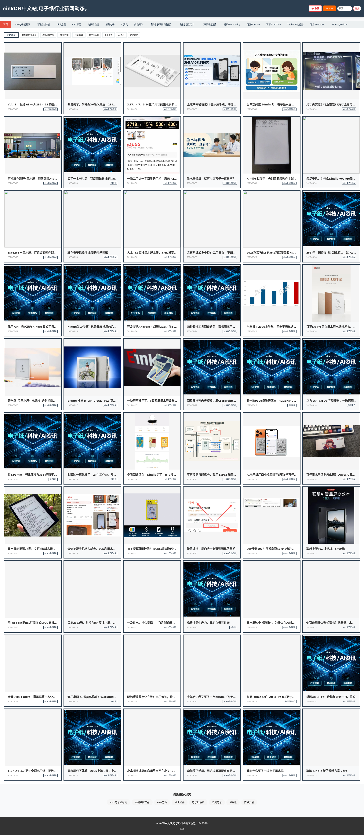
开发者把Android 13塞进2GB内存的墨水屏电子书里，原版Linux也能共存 (174, 326)
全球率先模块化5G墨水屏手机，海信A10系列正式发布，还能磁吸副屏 (231, 104)
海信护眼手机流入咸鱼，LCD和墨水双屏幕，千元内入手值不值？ (108, 549)
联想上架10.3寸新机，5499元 (325, 549)
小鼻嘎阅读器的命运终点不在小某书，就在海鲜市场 (160, 771)
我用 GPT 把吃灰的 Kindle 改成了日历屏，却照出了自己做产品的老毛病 (54, 326)
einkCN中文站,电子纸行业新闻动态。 (46, 8)
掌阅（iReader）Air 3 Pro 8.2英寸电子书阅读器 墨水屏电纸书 (287, 697)
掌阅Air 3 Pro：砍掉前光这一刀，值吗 (330, 697)
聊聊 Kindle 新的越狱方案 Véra (326, 771)
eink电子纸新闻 (22, 24)
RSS (331, 8)
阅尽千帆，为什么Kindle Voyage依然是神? (334, 178)
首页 (5, 24)
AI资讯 (124, 24)
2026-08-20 (252, 331)
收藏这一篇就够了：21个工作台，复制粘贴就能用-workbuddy (107, 474)
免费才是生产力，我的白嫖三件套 (208, 622)
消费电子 (110, 24)
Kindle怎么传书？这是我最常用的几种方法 (94, 326)
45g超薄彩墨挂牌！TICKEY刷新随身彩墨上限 (156, 549)
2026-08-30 (13, 109)
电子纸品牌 (93, 24)
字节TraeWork (273, 24)
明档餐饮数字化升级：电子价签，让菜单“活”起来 (158, 697)
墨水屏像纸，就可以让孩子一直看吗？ (211, 178)
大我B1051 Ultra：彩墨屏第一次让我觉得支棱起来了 (42, 697)
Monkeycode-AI (340, 24)
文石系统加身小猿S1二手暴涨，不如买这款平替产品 (220, 252)
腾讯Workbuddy (232, 24)
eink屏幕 (76, 24)
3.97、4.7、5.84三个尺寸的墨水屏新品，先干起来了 (160, 104)
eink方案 (61, 24)
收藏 (317, 8)
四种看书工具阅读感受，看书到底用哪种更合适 (217, 326)
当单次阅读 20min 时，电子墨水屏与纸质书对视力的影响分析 (286, 104)
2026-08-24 (311, 257)
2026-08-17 (72, 405)
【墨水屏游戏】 (187, 24)
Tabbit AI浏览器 (295, 24)
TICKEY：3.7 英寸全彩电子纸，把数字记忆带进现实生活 (43, 771)
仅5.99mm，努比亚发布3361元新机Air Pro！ (37, 474)
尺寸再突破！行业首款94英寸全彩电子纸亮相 (335, 104)
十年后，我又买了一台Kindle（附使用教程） (216, 697)
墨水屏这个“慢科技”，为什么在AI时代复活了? (276, 622)
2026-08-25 (252, 257)
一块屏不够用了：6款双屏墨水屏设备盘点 (153, 400)
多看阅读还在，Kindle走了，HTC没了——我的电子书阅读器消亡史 (170, 474)
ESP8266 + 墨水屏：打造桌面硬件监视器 (34, 252)
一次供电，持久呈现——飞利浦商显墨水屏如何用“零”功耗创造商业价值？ (174, 622)
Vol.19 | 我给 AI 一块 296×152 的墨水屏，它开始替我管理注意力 (50, 104)
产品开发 (138, 24)
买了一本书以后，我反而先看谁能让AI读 (93, 178)
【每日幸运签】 (209, 24)
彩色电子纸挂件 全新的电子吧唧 (87, 252)
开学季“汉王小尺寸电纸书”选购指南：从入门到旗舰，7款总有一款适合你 (54, 400)
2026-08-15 (72, 553)
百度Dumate (253, 24)
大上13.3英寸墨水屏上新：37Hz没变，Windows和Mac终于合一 (168, 252)
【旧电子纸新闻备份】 (161, 24)
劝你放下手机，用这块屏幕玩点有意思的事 (214, 771)
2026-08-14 (72, 701)
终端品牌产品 (43, 24)
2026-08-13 (132, 775)
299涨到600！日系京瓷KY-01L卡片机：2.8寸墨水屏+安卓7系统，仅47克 (293, 549)
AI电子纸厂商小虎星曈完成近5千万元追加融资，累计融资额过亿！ (289, 474)
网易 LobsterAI (317, 24)
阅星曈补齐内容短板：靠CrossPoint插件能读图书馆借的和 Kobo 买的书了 (234, 400)
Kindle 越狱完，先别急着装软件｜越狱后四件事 (277, 178)
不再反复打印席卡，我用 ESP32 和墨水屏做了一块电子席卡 (224, 474)
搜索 (357, 8)
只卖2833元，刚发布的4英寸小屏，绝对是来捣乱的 (100, 622)
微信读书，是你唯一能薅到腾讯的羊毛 (211, 549)
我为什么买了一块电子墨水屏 (265, 771)
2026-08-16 (252, 405)
